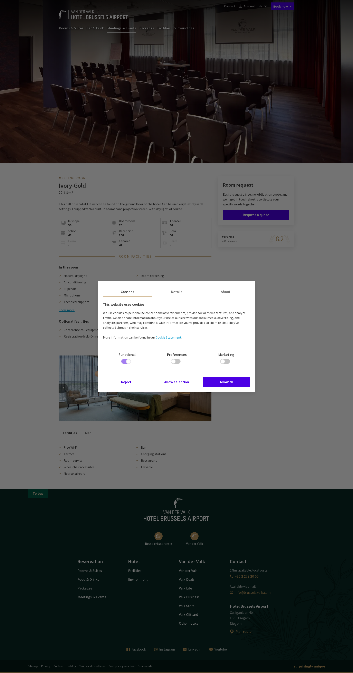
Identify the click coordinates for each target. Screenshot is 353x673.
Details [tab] (176, 291)
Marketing (226, 354)
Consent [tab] (127, 291)
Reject (126, 382)
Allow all (226, 382)
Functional (127, 354)
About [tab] (225, 291)
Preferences (177, 354)
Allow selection (176, 382)
